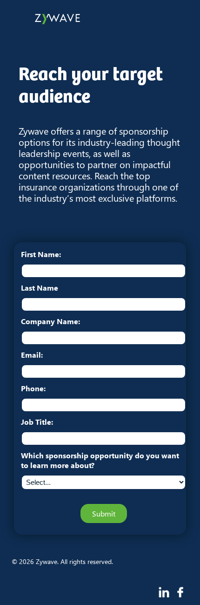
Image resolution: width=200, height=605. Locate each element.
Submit (103, 513)
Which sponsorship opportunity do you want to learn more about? (100, 460)
